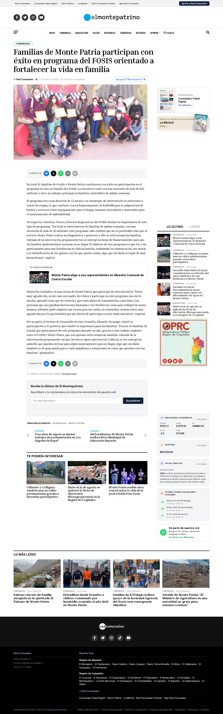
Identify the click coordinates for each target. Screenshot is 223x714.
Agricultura (81, 32)
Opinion (154, 32)
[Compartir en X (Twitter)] (53, 173)
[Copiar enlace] (75, 173)
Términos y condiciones (136, 709)
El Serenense (100, 677)
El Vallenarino (190, 664)
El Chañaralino (102, 664)
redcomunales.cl (22, 659)
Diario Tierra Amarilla (158, 664)
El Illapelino (174, 681)
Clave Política (67, 3)
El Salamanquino (191, 681)
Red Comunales (22, 3)
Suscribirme (133, 400)
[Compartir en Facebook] (46, 173)
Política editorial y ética (88, 709)
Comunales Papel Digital (45, 3)
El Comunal (85, 677)
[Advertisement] (183, 153)
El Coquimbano (118, 677)
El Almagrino (86, 664)
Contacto (204, 709)
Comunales (65, 32)
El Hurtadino (183, 677)
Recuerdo (141, 32)
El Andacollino (167, 677)
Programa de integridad (161, 709)
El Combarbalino (143, 681)
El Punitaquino (125, 681)
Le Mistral (82, 3)
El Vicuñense (134, 677)
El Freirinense (100, 667)
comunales (60, 423)
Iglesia (96, 32)
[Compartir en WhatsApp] (61, 173)
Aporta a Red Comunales (194, 3)
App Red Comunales (129, 3)
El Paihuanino (150, 677)
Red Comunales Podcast (103, 3)
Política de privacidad (112, 709)
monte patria (77, 423)
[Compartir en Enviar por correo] (68, 173)
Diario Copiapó (137, 664)
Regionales (109, 32)
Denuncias (193, 709)
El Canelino (160, 681)
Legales (170, 32)
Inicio (52, 32)
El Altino (176, 664)
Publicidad (180, 709)
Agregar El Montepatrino (129, 79)
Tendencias (125, 32)
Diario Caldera (119, 664)
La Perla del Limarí (105, 681)
